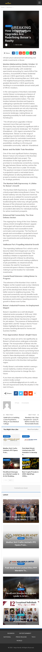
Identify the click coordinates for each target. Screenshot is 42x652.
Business (9, 26)
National (7, 637)
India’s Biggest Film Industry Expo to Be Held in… (21, 518)
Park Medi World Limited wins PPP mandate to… (21, 569)
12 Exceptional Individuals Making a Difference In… (21, 620)
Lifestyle (21, 614)
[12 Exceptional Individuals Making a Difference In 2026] (21, 613)
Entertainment (21, 512)
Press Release (21, 637)
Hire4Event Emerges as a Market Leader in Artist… (21, 594)
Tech (33, 637)
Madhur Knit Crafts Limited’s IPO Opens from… (21, 543)
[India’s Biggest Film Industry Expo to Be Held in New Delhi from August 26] (21, 511)
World (19, 640)
